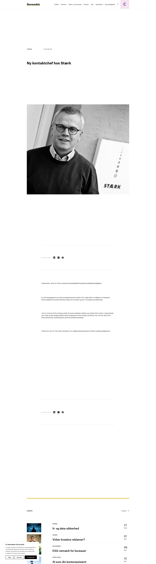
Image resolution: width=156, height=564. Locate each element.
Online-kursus (56, 557)
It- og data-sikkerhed (65, 528)
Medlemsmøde (56, 546)
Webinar (54, 523)
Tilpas (9, 557)
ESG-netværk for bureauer (69, 550)
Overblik (29, 49)
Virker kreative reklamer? (68, 539)
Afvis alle (19, 557)
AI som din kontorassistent (69, 561)
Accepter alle (30, 557)
